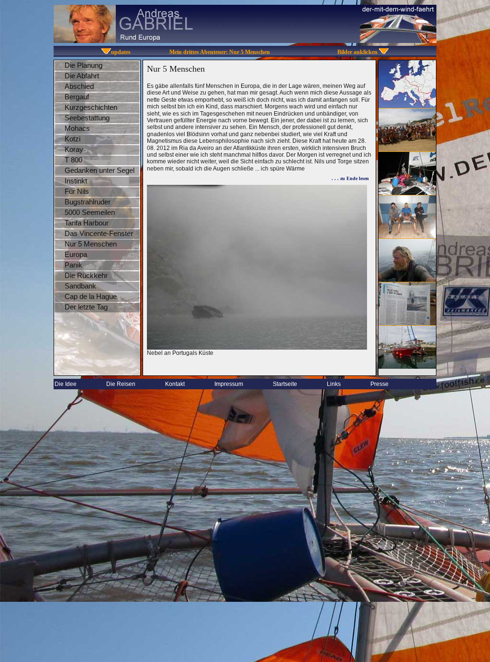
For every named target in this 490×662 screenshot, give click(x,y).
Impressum (228, 384)
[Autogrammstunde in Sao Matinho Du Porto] (407, 149)
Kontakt (175, 384)
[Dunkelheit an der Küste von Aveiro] (407, 192)
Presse (379, 384)
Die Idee (66, 384)
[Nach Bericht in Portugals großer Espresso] (407, 323)
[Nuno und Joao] (407, 236)
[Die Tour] (407, 105)
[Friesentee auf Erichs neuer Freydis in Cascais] (407, 366)
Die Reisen (120, 384)
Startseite (285, 384)
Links (334, 384)
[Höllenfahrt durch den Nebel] (407, 279)
